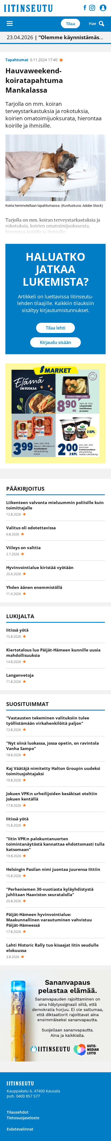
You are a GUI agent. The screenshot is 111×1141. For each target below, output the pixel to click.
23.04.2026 (55, 37)
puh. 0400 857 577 (23, 1096)
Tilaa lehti (55, 328)
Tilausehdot (18, 1112)
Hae (92, 23)
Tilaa (70, 23)
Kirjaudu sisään (55, 342)
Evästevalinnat (20, 1129)
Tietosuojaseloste (23, 1117)
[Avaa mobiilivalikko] (10, 23)
